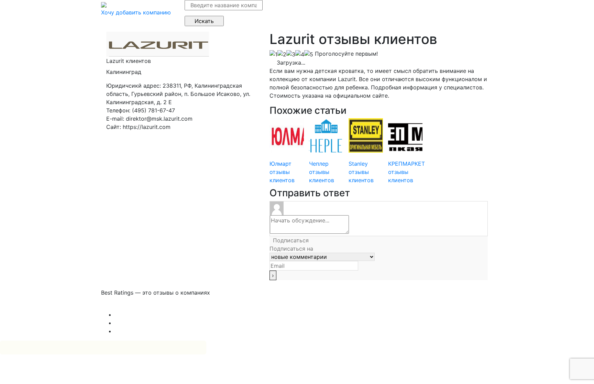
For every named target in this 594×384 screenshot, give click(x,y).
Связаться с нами (125, 306)
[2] (281, 54)
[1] (273, 54)
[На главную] (104, 4)
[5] (308, 54)
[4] (299, 54)
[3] (290, 54)
